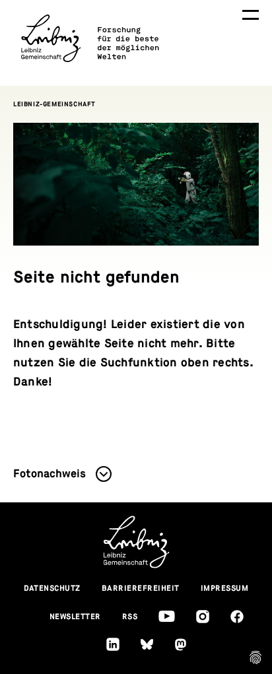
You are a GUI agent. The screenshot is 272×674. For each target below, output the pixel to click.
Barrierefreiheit (141, 588)
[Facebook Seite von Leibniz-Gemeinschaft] (237, 616)
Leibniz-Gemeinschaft (54, 104)
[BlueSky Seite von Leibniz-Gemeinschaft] (147, 645)
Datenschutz (52, 588)
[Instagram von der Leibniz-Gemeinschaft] (202, 616)
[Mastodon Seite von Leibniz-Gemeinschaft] (180, 644)
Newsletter (75, 616)
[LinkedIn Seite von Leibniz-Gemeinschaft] (112, 644)
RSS (130, 616)
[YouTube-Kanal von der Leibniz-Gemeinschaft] (166, 616)
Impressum (225, 588)
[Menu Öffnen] (250, 15)
